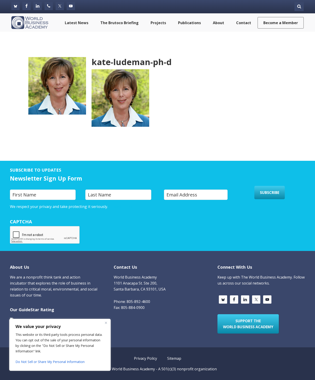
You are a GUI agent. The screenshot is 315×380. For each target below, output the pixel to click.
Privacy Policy (120, 206)
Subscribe (269, 192)
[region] (60, 345)
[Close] (106, 322)
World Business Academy (133, 368)
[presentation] (45, 235)
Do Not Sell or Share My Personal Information (50, 362)
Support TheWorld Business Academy (248, 323)
